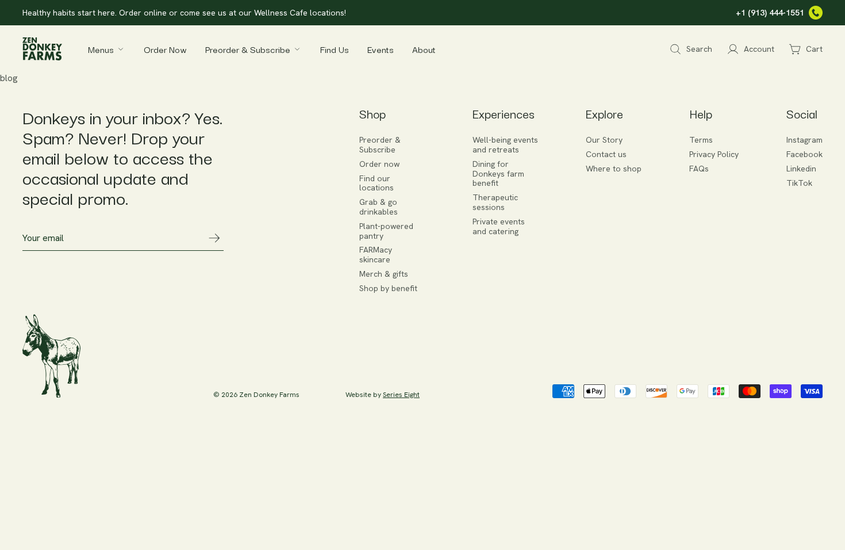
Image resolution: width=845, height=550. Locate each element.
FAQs (699, 169)
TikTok (799, 183)
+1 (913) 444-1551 (770, 12)
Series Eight (401, 394)
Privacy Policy (714, 154)
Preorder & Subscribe (247, 49)
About (424, 49)
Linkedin (801, 169)
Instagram (804, 140)
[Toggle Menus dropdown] (120, 49)
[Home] (42, 48)
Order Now (165, 49)
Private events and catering (499, 226)
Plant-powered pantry (386, 231)
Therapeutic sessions (495, 202)
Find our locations (376, 183)
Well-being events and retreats (505, 145)
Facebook (804, 154)
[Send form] (214, 238)
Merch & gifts (383, 274)
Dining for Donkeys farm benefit (498, 173)
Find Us (334, 49)
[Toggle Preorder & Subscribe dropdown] (297, 49)
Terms (701, 140)
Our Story (604, 140)
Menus (101, 49)
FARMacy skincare (375, 255)
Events (380, 49)
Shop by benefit (388, 288)
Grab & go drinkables (378, 207)
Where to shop (614, 169)
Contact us (606, 154)
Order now (379, 164)
